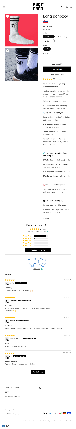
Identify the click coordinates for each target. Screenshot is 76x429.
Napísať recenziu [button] (38, 250)
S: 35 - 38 (49, 36)
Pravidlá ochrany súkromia (63, 423)
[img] (10, 280)
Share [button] (47, 218)
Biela (47, 49)
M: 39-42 (61, 36)
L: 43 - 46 (49, 41)
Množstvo (46, 53)
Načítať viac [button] (38, 372)
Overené (36, 269)
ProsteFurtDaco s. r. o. (33, 421)
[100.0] (32, 262)
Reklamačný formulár (12, 396)
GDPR (7, 392)
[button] (4, 6)
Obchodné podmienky (12, 387)
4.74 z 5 (43, 229)
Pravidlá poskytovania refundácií (61, 421)
